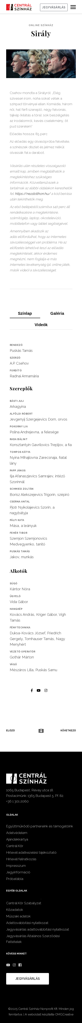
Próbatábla (14, 879)
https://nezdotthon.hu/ (32, 194)
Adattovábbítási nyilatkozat (27, 923)
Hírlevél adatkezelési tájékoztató (31, 852)
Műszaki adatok (18, 916)
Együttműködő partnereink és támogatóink (39, 826)
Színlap (25, 313)
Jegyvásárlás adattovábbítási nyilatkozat (37, 929)
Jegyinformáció (18, 872)
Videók (41, 325)
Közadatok (14, 910)
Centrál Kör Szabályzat (23, 903)
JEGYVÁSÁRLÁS (53, 7)
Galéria (57, 313)
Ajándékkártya (17, 839)
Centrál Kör (14, 846)
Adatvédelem (16, 833)
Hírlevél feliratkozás (21, 859)
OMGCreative (64, 1014)
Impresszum (16, 866)
